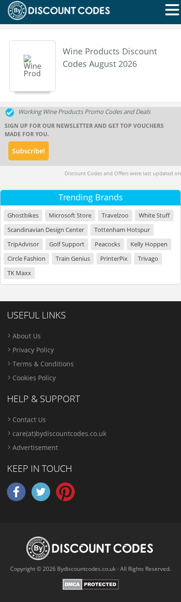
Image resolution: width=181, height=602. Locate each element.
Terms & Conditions (43, 363)
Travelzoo (115, 215)
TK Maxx (19, 273)
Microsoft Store (70, 215)
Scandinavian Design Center (45, 230)
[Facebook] (16, 499)
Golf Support (66, 244)
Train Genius (73, 259)
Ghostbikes (23, 215)
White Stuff (154, 215)
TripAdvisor (23, 244)
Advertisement (35, 447)
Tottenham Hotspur (122, 230)
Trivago (148, 259)
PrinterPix (114, 259)
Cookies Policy (34, 377)
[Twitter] (41, 499)
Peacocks (107, 244)
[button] (172, 9)
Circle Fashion (26, 259)
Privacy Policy (33, 349)
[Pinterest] (65, 499)
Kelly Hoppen (149, 244)
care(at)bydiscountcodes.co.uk (59, 433)
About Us (27, 335)
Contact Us (29, 419)
